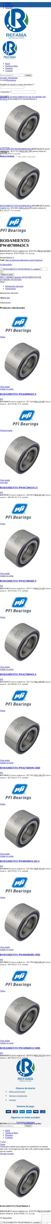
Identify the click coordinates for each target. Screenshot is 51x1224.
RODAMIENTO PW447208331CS (19, 487)
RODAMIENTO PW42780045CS (18, 674)
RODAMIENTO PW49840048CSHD (20, 954)
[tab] (28, 286)
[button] (6, 389)
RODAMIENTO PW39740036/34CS (16, 206)
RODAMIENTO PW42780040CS (18, 581)
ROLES (9, 97)
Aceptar (10, 1154)
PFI (8, 298)
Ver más (3, 1154)
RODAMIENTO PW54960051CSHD (20, 1048)
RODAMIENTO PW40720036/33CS (16, 149)
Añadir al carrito (7, 275)
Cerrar (2, 1144)
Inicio (2, 97)
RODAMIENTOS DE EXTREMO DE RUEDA (20, 278)
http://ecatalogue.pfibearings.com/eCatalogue (23, 260)
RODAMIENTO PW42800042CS (18, 394)
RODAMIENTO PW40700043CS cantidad (21, 269)
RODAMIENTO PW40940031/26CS (20, 861)
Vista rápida (5, 387)
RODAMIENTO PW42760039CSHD (20, 767)
